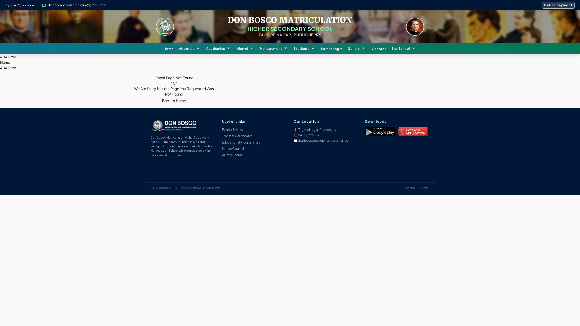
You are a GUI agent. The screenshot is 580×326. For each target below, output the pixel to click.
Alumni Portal (232, 155)
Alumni (245, 49)
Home (168, 49)
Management (274, 49)
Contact (379, 49)
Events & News (233, 129)
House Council (233, 148)
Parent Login (331, 49)
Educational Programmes (241, 142)
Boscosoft (214, 188)
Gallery (357, 49)
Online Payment (558, 5)
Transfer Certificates (237, 136)
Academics (218, 49)
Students (305, 49)
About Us (190, 49)
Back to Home (174, 100)
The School (404, 49)
